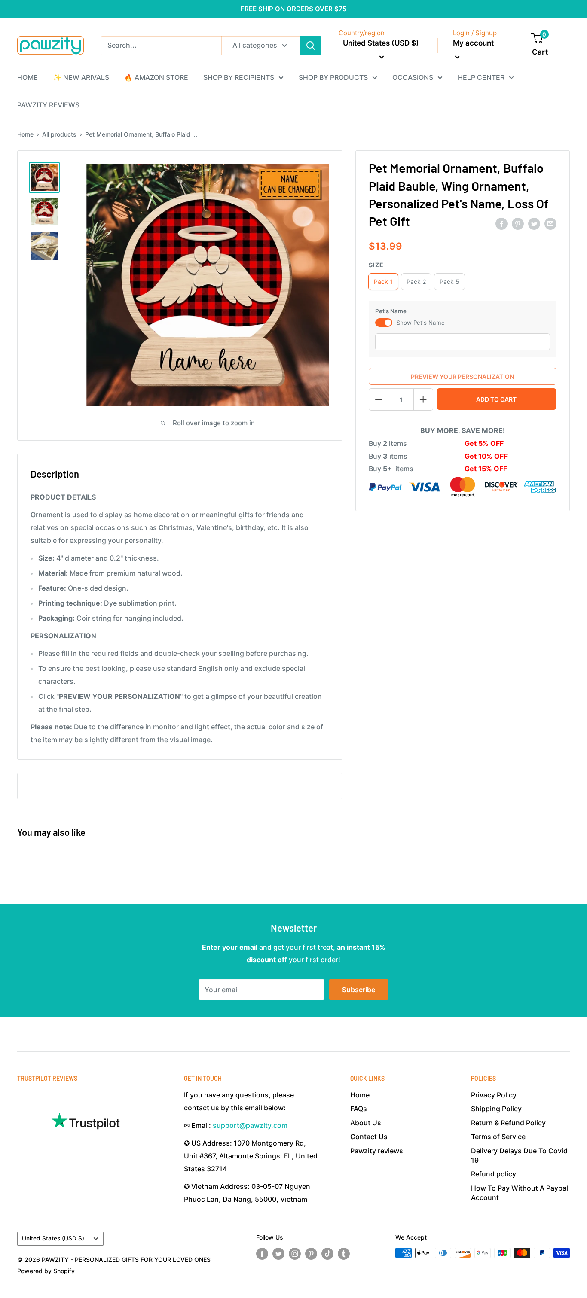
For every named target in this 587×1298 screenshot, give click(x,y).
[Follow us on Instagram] (295, 1254)
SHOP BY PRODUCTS (333, 77)
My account (473, 43)
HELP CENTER (481, 77)
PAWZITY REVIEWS (48, 105)
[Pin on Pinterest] (518, 223)
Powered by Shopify (46, 1270)
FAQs (358, 1108)
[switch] (383, 322)
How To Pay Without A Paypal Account (519, 1193)
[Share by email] (550, 223)
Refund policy (493, 1174)
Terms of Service (498, 1136)
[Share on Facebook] (501, 223)
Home (25, 134)
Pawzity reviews (376, 1150)
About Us (365, 1122)
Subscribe (358, 989)
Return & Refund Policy (508, 1122)
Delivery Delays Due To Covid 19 (519, 1155)
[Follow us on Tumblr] (344, 1254)
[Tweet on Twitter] (534, 223)
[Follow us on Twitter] (278, 1254)
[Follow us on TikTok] (327, 1254)
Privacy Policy (494, 1095)
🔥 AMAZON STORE (156, 77)
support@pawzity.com (250, 1125)
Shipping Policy (496, 1108)
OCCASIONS (412, 77)
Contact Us (369, 1136)
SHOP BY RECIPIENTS (238, 77)
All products (59, 134)
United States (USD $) (53, 1238)
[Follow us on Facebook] (262, 1254)
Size (376, 264)
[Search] (310, 45)
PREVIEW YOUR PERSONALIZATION (462, 376)
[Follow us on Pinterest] (311, 1254)
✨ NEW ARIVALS (81, 77)
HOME (27, 77)
